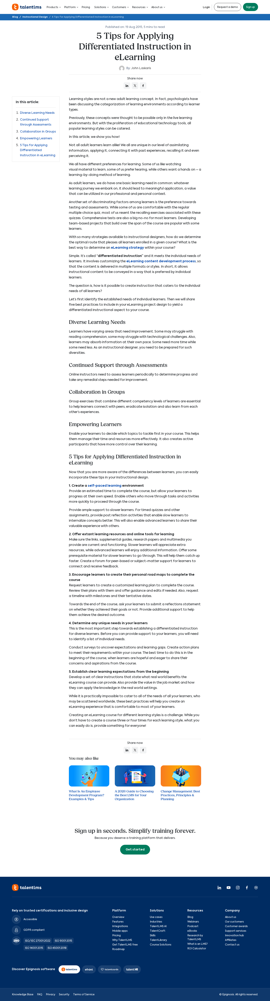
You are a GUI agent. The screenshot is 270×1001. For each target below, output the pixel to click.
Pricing (86, 7)
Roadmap (118, 949)
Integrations (120, 926)
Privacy (50, 994)
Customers (119, 7)
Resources (138, 7)
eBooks (192, 931)
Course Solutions (160, 944)
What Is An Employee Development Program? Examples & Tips (86, 795)
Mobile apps (120, 931)
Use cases (156, 917)
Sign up (250, 7)
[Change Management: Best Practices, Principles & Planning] (181, 775)
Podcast (192, 926)
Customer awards (236, 926)
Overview (118, 917)
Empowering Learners (36, 138)
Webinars (193, 921)
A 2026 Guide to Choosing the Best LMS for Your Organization (134, 795)
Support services (235, 931)
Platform (70, 7)
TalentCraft (157, 931)
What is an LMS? (197, 944)
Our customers (234, 921)
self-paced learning (104, 485)
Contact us (232, 944)
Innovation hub (234, 935)
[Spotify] (256, 887)
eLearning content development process (161, 261)
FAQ (39, 994)
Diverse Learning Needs (37, 113)
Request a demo (227, 7)
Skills (153, 935)
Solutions (100, 7)
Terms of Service (84, 994)
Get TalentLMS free (125, 944)
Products (52, 7)
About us (157, 7)
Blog (190, 917)
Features (118, 921)
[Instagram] (238, 887)
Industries (156, 921)
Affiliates (230, 940)
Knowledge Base (22, 994)
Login (206, 7)
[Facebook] (247, 887)
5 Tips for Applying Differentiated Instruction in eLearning (37, 150)
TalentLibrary (158, 940)
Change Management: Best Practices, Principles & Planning (180, 795)
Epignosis (228, 994)
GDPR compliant (34, 930)
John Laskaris (141, 68)
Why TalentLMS (122, 940)
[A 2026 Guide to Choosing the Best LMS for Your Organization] (135, 775)
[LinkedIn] (219, 887)
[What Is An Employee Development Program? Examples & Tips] (89, 775)
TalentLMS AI (158, 926)
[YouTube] (228, 887)
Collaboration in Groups (38, 131)
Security (64, 994)
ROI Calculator (196, 948)
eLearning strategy (127, 247)
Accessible (30, 919)
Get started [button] (135, 849)
